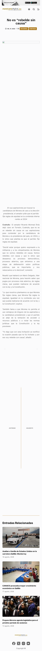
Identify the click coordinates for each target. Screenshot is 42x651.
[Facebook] (13, 643)
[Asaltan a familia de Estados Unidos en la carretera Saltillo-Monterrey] (20, 537)
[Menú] (38, 9)
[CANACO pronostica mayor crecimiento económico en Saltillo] (20, 571)
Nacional (24, 29)
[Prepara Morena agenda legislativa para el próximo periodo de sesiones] (20, 606)
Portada (33, 29)
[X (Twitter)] (18, 643)
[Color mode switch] (29, 9)
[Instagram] (23, 643)
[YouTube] (28, 643)
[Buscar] (34, 9)
